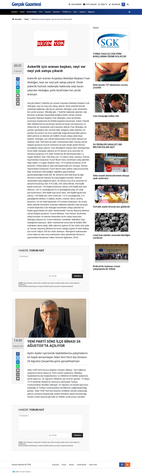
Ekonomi (56, 12)
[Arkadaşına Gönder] (18, 95)
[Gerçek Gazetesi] (26, 4)
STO (40, 12)
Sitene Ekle (93, 465)
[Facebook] (18, 79)
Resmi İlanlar (32, 12)
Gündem (14, 12)
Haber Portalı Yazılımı (23, 472)
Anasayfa (55, 465)
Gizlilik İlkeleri (81, 465)
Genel (22, 12)
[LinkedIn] (18, 87)
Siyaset (48, 12)
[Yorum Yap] (18, 103)
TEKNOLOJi (66, 12)
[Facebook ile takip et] (123, 4)
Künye (64, 465)
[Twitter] (18, 83)
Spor (75, 12)
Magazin (91, 12)
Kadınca (82, 12)
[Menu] (129, 12)
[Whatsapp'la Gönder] (18, 91)
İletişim (71, 465)
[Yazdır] (18, 99)
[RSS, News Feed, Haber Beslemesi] (127, 464)
